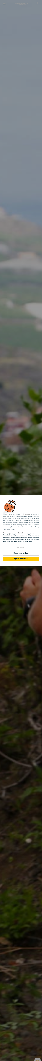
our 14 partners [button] (25, 514)
